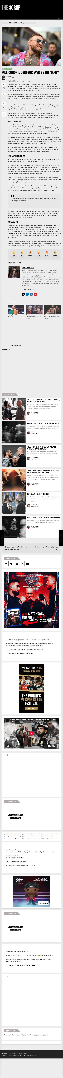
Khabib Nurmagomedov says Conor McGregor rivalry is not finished (34, 316)
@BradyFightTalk (40, 852)
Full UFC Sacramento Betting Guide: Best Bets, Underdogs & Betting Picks (43, 400)
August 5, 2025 (31, 965)
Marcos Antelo (9, 76)
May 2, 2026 (30, 653)
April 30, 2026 (30, 865)
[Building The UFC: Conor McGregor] (16, 309)
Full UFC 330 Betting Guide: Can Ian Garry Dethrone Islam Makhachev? (41, 448)
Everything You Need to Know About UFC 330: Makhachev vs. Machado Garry (43, 471)
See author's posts (30, 289)
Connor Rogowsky (35, 432)
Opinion (9, 68)
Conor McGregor (46, 86)
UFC (20, 345)
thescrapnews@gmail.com (39, 1035)
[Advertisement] (34, 333)
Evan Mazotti (34, 504)
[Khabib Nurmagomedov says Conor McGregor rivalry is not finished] (34, 309)
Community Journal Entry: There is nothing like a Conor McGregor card (51, 316)
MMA (4, 68)
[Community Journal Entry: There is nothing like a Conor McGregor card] (52, 309)
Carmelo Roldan (34, 412)
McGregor (48, 127)
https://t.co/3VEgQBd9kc (20, 861)
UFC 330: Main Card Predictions (38, 494)
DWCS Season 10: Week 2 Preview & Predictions (43, 423)
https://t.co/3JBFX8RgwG (13, 961)
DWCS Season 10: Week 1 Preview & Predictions (43, 517)
